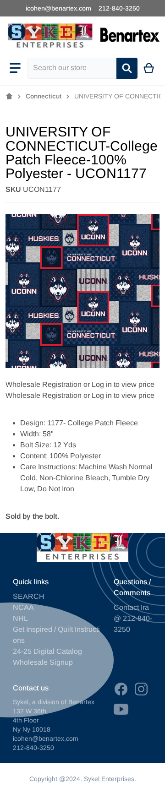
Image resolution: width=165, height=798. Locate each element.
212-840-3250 (119, 8)
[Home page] (9, 96)
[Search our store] (127, 68)
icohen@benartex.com (58, 8)
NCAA (23, 607)
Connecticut (43, 96)
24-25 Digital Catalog (47, 651)
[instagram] (141, 689)
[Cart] (149, 68)
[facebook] (121, 689)
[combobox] (72, 68)
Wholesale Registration (44, 384)
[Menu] (15, 68)
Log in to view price (123, 384)
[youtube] (121, 709)
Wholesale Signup (43, 662)
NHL (20, 618)
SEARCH (28, 596)
